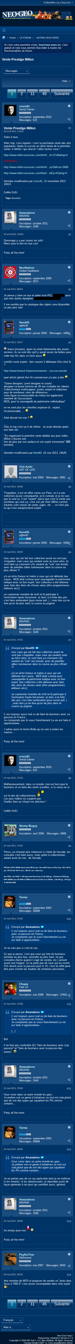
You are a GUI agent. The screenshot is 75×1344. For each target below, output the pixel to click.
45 (44, 93)
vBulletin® (55, 1338)
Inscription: (25, 116)
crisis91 (24, 106)
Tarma (23, 897)
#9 (69, 846)
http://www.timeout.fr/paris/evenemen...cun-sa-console (35, 370)
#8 (69, 778)
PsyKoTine (26, 1254)
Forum (12, 37)
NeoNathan (26, 267)
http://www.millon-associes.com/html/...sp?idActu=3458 (36, 167)
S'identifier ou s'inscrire (57, 2)
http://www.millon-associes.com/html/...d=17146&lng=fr (36, 155)
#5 (69, 487)
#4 (69, 342)
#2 (69, 234)
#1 (69, 128)
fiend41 (24, 322)
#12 (69, 1088)
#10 (69, 919)
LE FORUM (25, 37)
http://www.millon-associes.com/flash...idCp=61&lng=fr (35, 173)
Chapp (23, 984)
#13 (69, 1149)
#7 (69, 640)
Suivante (62, 93)
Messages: (25, 119)
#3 (69, 289)
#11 (69, 1004)
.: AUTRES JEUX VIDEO (47, 37)
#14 (69, 1221)
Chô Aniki (25, 466)
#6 (69, 552)
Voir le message (37, 648)
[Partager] (69, 119)
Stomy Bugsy (28, 825)
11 (32, 93)
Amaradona (27, 212)
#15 (69, 1274)
